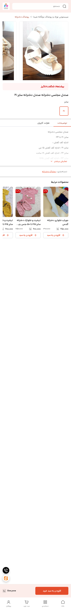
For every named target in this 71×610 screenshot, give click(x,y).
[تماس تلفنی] (6, 570)
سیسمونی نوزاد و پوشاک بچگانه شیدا (50, 17)
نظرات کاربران (43, 123)
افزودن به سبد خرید (52, 590)
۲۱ (64, 111)
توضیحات (62, 123)
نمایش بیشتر (60, 161)
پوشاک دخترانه (22, 17)
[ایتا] (6, 578)
